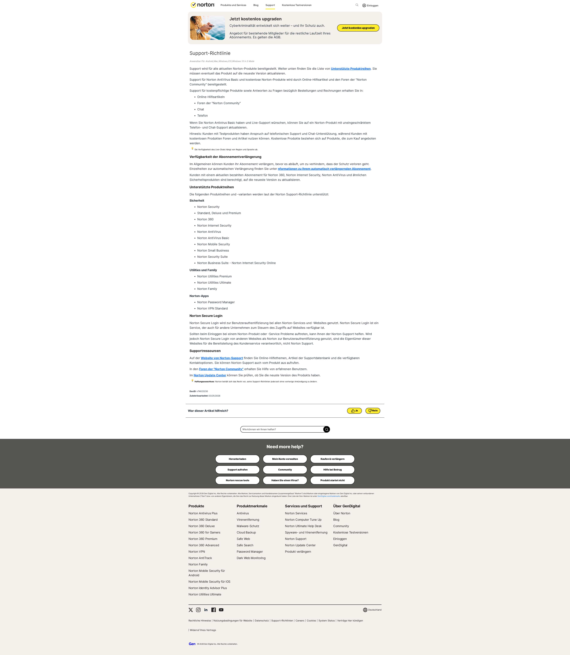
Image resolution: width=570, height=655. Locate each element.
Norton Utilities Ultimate (205, 594)
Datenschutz (262, 620)
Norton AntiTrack (200, 558)
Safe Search (245, 545)
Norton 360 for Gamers (204, 532)
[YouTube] (221, 609)
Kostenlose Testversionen (297, 5)
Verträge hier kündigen (350, 620)
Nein (374, 410)
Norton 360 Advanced (204, 545)
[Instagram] (198, 610)
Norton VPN (197, 551)
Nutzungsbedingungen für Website (232, 620)
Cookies (311, 620)
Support (270, 5)
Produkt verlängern (298, 551)
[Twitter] (191, 610)
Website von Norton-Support (222, 358)
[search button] (357, 5)
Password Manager (250, 551)
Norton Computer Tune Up (303, 519)
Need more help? (285, 446)
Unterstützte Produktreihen (351, 68)
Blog (255, 5)
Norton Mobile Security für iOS (209, 581)
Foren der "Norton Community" (221, 369)
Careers (300, 620)
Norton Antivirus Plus (203, 513)
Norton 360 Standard (203, 519)
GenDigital (340, 545)
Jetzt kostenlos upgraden (255, 18)
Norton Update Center (210, 375)
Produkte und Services (233, 5)
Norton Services (296, 513)
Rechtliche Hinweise (200, 620)
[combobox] (285, 429)
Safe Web (243, 539)
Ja (356, 410)
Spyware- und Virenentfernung (306, 532)
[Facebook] (213, 610)
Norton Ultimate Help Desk (303, 526)
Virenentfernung (248, 519)
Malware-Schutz (248, 526)
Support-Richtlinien (282, 620)
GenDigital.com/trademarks (329, 496)
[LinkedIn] (206, 609)
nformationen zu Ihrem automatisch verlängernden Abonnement (324, 169)
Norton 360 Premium (203, 539)
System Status (327, 620)
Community (341, 526)
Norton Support (295, 539)
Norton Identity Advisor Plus (208, 588)
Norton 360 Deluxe (202, 526)
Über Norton (341, 513)
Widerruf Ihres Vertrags (203, 630)
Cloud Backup (246, 532)
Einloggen (372, 5)
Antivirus (243, 513)
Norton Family (198, 564)
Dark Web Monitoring (251, 558)
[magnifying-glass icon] (326, 429)
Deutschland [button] (374, 609)
